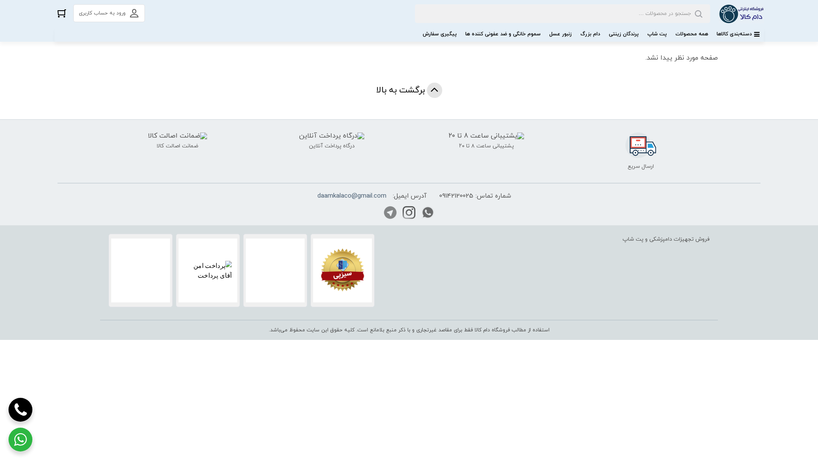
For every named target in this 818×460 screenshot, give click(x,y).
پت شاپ (657, 34)
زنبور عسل (560, 34)
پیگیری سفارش (440, 34)
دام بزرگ (590, 34)
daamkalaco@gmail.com (351, 196)
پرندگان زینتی (624, 34)
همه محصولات (691, 34)
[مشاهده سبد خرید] (62, 13)
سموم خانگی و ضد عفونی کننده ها (503, 34)
